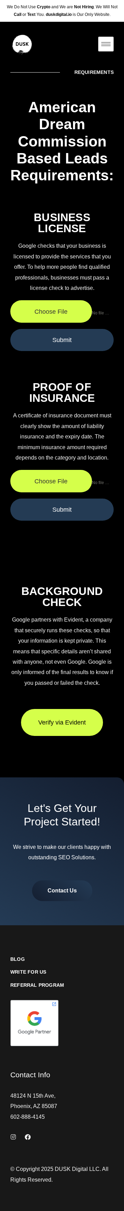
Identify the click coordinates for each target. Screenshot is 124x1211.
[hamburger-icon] (106, 44)
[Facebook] (28, 1137)
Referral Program (37, 985)
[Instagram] (13, 1137)
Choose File (51, 311)
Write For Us (28, 972)
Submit (62, 340)
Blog (17, 959)
